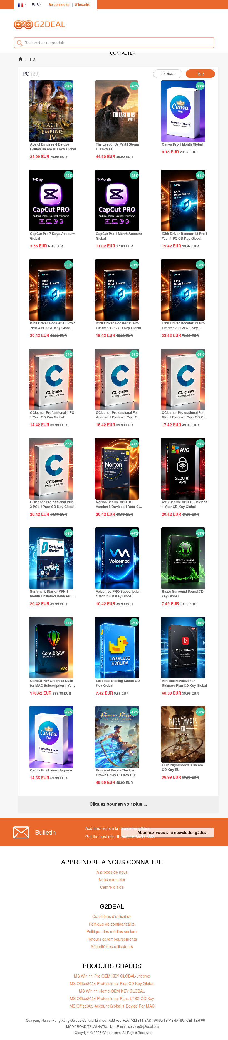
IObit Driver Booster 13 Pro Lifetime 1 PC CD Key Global (118, 325)
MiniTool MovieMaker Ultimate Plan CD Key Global (184, 683)
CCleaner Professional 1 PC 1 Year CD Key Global (52, 415)
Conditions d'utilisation (112, 916)
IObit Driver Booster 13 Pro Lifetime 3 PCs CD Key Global (183, 327)
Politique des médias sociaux (111, 931)
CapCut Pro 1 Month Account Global (119, 236)
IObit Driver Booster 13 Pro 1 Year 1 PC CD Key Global (184, 236)
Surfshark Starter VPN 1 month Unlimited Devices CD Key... (53, 596)
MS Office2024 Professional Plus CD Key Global (112, 983)
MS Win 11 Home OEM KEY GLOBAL (112, 991)
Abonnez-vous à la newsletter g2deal (172, 832)
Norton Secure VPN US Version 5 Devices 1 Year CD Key (118, 506)
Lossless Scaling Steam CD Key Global (118, 683)
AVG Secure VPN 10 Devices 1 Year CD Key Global (184, 504)
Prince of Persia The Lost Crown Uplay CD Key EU (116, 772)
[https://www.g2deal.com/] (39, 25)
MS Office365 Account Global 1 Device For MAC (112, 1006)
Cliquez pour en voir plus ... (118, 804)
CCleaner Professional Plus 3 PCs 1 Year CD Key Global (52, 504)
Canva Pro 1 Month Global (182, 144)
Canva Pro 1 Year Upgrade (51, 770)
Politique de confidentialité (112, 924)
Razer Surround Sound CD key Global (183, 593)
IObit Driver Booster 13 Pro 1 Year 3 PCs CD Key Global (53, 325)
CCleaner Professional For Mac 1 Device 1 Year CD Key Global (184, 417)
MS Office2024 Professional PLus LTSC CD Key (112, 998)
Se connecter (59, 4)
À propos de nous (112, 872)
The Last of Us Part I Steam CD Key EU (117, 146)
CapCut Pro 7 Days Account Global (52, 236)
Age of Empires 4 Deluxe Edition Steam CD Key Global (53, 146)
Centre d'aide (112, 887)
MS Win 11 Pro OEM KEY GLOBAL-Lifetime (112, 976)
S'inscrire (82, 4)
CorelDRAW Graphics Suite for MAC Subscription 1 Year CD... (52, 685)
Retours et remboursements (112, 939)
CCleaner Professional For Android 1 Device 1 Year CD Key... (118, 417)
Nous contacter (112, 879)
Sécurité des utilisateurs (112, 946)
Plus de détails (51, 137)
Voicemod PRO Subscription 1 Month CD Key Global (118, 593)
